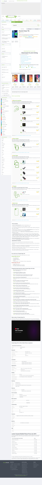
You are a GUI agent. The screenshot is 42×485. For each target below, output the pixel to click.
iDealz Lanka (4, 122)
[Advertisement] (21, 9)
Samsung (3, 167)
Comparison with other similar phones (26, 62)
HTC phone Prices (24, 468)
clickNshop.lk (4, 117)
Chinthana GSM (4, 129)
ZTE (2, 174)
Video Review (22, 61)
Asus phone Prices (24, 469)
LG (2, 155)
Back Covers (34, 67)
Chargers (28, 67)
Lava (2, 152)
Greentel (3, 102)
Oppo (2, 165)
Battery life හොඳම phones (5, 91)
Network (3, 64)
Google (3, 145)
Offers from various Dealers (24, 57)
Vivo (2, 170)
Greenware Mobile (4, 124)
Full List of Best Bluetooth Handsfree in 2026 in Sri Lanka (23, 135)
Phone (4, 1)
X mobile (3, 114)
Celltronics (3, 131)
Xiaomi (3, 172)
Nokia (2, 162)
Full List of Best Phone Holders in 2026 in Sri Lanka (22, 152)
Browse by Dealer (4, 97)
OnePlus (3, 164)
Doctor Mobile (4, 126)
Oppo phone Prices (24, 470)
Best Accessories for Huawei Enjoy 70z (26, 58)
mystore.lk (3, 121)
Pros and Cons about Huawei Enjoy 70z (26, 59)
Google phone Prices (24, 471)
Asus (2, 142)
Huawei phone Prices (24, 467)
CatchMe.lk (3, 107)
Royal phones (4, 119)
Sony (2, 169)
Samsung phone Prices (25, 463)
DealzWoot (3, 134)
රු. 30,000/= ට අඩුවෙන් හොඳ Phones (5, 85)
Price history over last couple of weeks (26, 56)
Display (3, 29)
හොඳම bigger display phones (14, 469)
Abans (3, 109)
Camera (3, 44)
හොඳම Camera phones (5, 93)
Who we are (35, 463)
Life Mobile (3, 116)
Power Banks (22, 67)
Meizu (2, 157)
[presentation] (11, 88)
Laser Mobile (4, 104)
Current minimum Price (24, 55)
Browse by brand (4, 137)
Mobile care (3, 112)
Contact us (34, 467)
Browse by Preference (5, 83)
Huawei (3, 150)
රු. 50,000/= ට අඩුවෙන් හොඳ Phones (5, 88)
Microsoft (3, 159)
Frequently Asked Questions (24, 60)
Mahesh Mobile (4, 99)
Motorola (3, 160)
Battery (3, 53)
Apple (2, 140)
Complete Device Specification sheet (26, 63)
